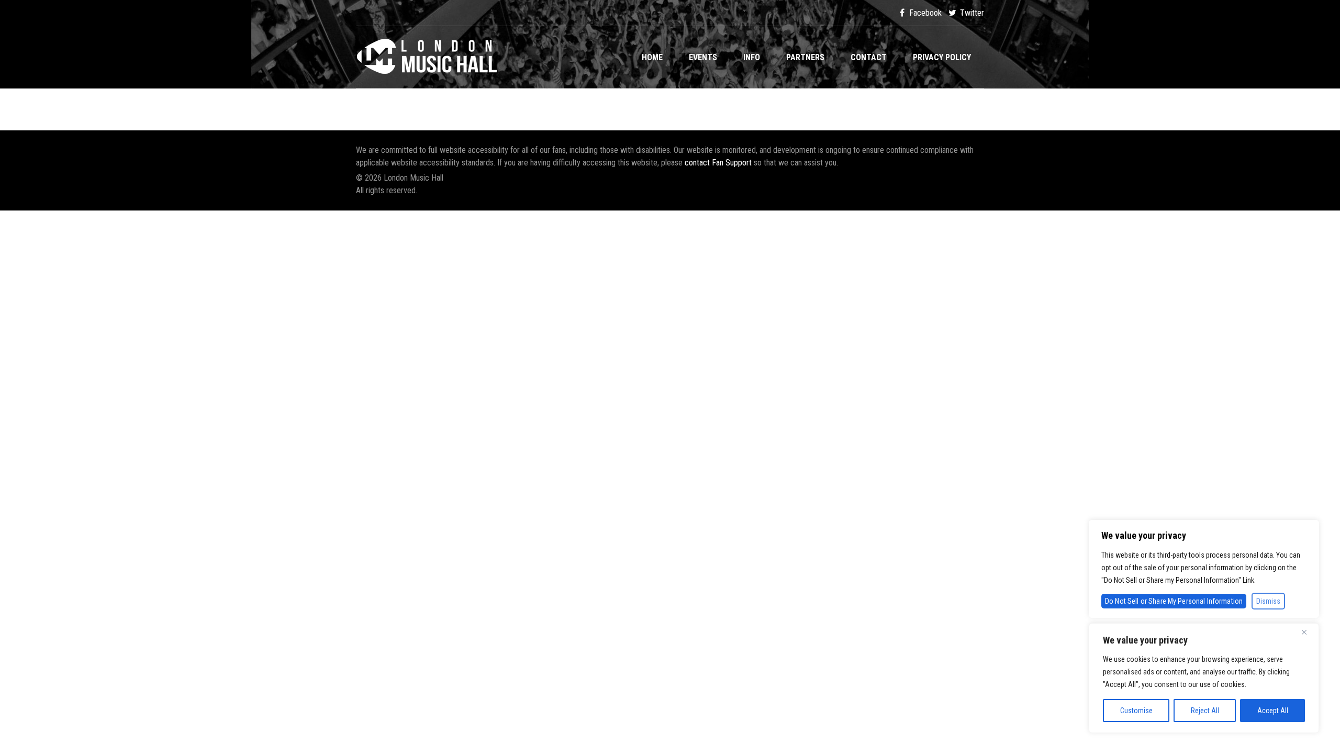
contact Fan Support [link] (719, 163)
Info (751, 57)
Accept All (1272, 710)
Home (652, 57)
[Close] (1308, 632)
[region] (1204, 678)
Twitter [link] (971, 13)
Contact (869, 57)
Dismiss (1268, 601)
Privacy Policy (942, 57)
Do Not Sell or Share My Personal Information (1174, 601)
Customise (1136, 710)
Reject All (1205, 710)
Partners (805, 57)
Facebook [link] (924, 13)
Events (703, 57)
